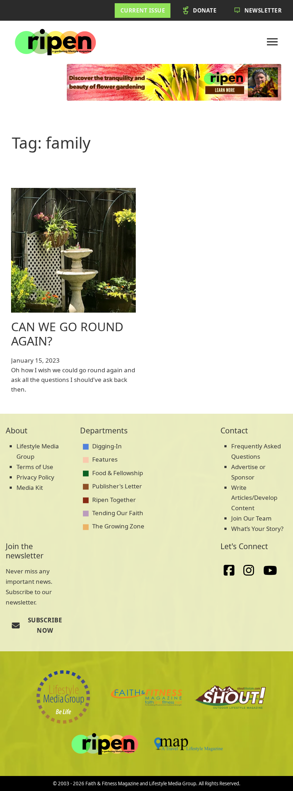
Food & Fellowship (117, 473)
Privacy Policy (35, 477)
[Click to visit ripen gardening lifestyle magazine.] (104, 744)
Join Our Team (251, 518)
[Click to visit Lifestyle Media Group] (63, 697)
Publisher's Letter (117, 486)
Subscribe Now (45, 625)
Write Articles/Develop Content (254, 497)
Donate (205, 10)
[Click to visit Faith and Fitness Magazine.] (146, 697)
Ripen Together (114, 500)
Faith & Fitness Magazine (112, 783)
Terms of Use (34, 467)
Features (105, 459)
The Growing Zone (118, 526)
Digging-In (107, 446)
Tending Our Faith (117, 513)
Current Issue (142, 10)
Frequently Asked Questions (256, 451)
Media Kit (29, 487)
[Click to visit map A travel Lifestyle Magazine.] (230, 697)
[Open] (272, 42)
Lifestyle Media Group (37, 451)
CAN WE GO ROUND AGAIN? (67, 333)
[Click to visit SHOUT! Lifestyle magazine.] (188, 744)
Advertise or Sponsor (248, 472)
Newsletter (263, 10)
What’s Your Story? (257, 528)
